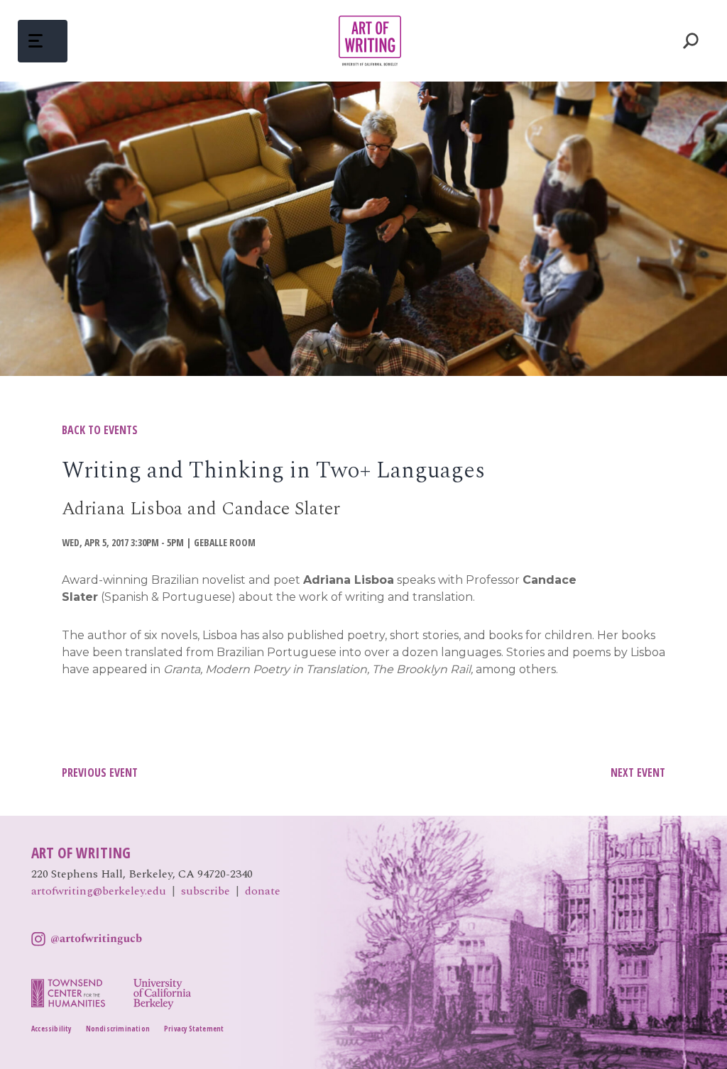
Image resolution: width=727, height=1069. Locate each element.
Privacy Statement (194, 1029)
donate (262, 890)
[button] (42, 41)
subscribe (205, 890)
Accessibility (51, 1029)
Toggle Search (691, 41)
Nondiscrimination (118, 1029)
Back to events (100, 430)
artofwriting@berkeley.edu (98, 890)
